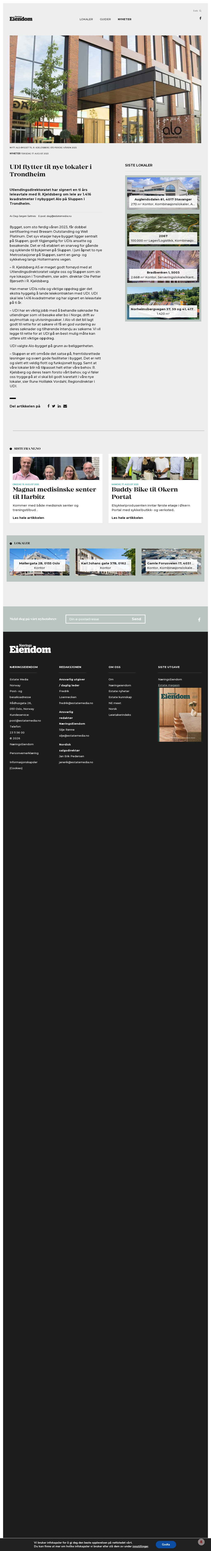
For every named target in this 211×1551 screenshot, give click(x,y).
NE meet (115, 703)
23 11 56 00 (17, 732)
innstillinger (140, 1546)
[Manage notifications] (201, 1542)
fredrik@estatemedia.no (76, 703)
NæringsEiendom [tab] (170, 679)
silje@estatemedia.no (74, 735)
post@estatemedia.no (25, 720)
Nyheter (124, 19)
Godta (166, 1544)
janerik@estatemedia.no (76, 762)
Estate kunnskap (120, 697)
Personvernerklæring (24, 753)
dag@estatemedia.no (59, 216)
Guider (105, 19)
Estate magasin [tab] (169, 685)
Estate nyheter (119, 691)
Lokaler (86, 19)
